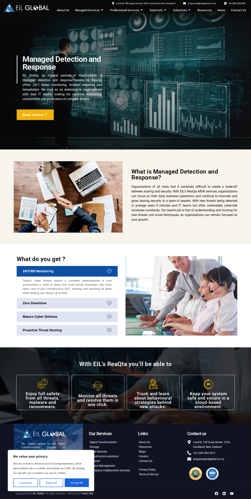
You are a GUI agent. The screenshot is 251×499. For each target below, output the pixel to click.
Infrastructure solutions (104, 456)
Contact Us (238, 10)
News (221, 10)
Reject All (51, 482)
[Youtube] (231, 493)
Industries (180, 10)
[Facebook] (216, 493)
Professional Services (124, 10)
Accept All (77, 482)
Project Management (102, 465)
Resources (204, 10)
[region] (51, 470)
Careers (143, 456)
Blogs (142, 451)
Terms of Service (149, 474)
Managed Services (87, 10)
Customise (25, 482)
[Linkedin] (224, 493)
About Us (63, 10)
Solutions (156, 10)
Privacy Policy (147, 469)
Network (95, 461)
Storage (94, 446)
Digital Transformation (103, 442)
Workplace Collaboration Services (110, 470)
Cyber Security (98, 451)
